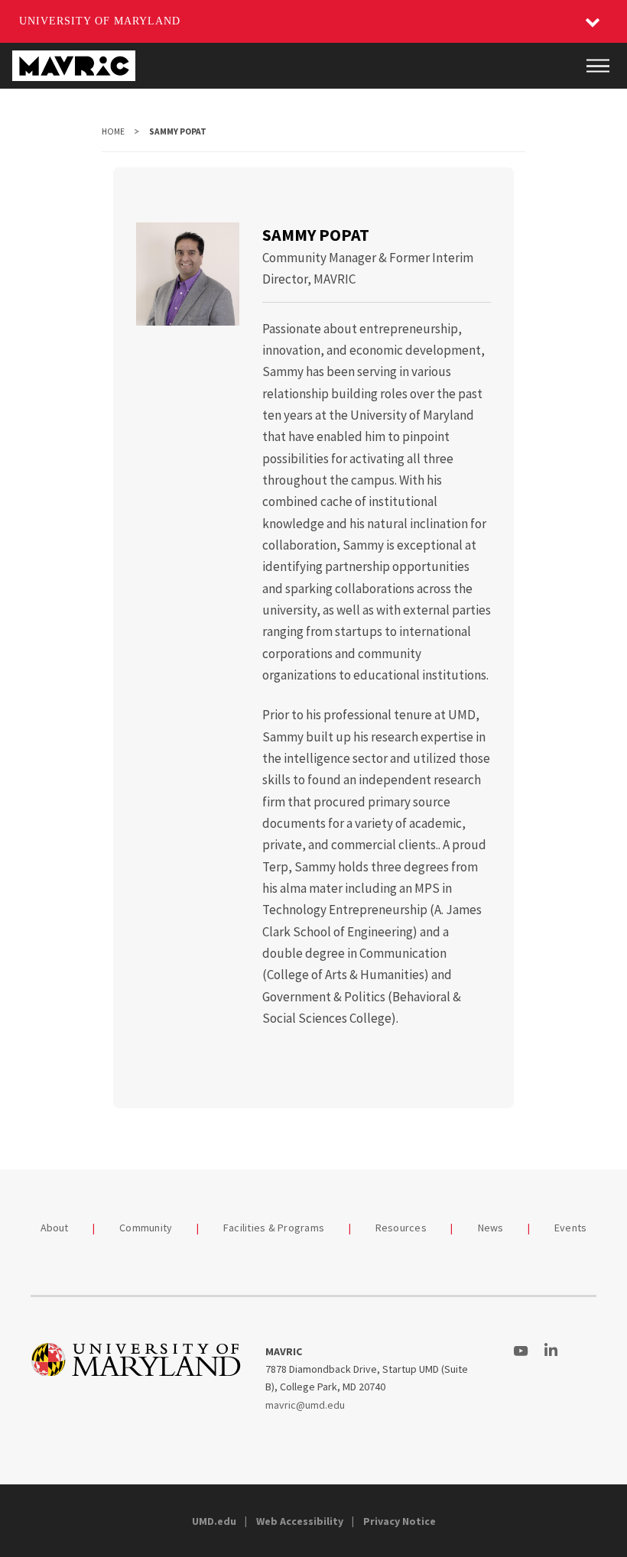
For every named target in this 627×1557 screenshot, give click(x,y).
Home (113, 131)
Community (145, 1227)
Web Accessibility (299, 1521)
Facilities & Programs (273, 1227)
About (55, 1227)
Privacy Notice (399, 1521)
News (491, 1227)
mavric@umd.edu (305, 1405)
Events (570, 1227)
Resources (401, 1227)
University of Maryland (99, 21)
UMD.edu (214, 1521)
